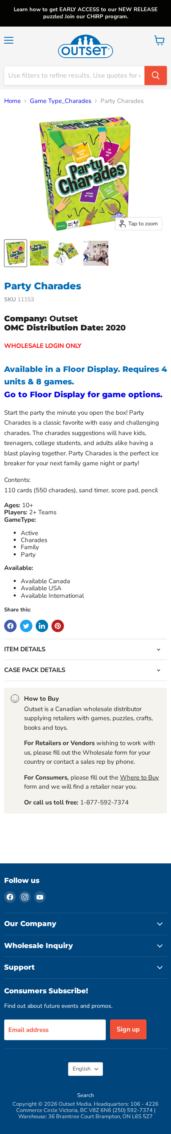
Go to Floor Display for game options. (83, 394)
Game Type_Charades (60, 101)
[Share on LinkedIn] (42, 626)
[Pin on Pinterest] (57, 626)
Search (85, 1095)
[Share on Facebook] (10, 626)
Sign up (128, 1029)
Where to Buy (139, 777)
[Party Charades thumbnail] (16, 253)
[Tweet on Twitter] (26, 626)
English (81, 1069)
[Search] (155, 75)
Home (12, 101)
